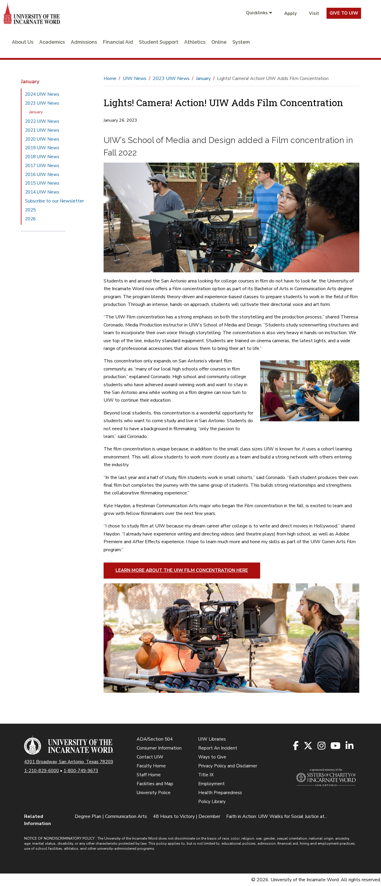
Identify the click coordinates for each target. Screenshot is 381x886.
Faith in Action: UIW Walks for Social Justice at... (276, 816)
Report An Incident (217, 748)
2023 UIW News (42, 103)
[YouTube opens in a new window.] (336, 746)
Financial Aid (118, 42)
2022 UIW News (42, 121)
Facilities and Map (155, 784)
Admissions (84, 42)
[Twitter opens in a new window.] (308, 746)
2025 (30, 210)
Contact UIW (150, 757)
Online (219, 42)
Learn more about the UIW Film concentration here (181, 570)
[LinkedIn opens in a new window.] (350, 746)
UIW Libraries (212, 739)
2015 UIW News (42, 183)
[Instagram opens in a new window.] (322, 746)
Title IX (206, 775)
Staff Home (149, 775)
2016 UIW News (42, 174)
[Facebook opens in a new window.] (296, 746)
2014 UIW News (42, 192)
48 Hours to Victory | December (186, 816)
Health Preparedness (220, 793)
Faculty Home (151, 766)
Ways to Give (212, 757)
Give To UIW (344, 13)
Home (110, 78)
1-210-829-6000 (41, 771)
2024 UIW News (42, 94)
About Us (22, 42)
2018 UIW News (42, 157)
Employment (211, 784)
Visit (314, 13)
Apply (290, 13)
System (241, 42)
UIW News (134, 78)
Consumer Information (159, 748)
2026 (30, 219)
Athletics (194, 42)
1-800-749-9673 (80, 771)
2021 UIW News (42, 130)
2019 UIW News (42, 148)
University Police (154, 793)
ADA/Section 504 (155, 739)
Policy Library (212, 802)
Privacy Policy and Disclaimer (227, 766)
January (36, 112)
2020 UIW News (42, 139)
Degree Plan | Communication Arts (111, 816)
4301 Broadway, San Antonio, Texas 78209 (68, 762)
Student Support (158, 42)
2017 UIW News (42, 166)
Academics (52, 42)
